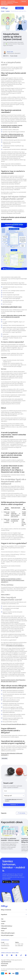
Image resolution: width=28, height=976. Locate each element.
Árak (2, 919)
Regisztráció (19, 8)
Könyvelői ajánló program (7, 935)
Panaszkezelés (4, 963)
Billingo (4, 8)
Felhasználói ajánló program (8, 933)
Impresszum (4, 965)
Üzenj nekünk (4, 948)
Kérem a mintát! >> (5, 594)
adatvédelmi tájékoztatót (11, 799)
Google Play (6, 882)
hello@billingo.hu (5, 945)
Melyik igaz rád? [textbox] (8, 795)
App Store (15, 882)
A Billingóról (4, 928)
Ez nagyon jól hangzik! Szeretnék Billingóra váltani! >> (13, 724)
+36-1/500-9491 (19, 945)
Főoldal (2, 11)
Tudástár (8, 11)
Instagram (7, 955)
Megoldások (4, 914)
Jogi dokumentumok (6, 961)
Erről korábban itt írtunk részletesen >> (15, 645)
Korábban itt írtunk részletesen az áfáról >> (11, 578)
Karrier (2, 930)
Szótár (2, 923)
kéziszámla (4, 758)
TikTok (21, 955)
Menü (25, 8)
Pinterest (16, 955)
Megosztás (3, 813)
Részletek (23, 1)
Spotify (26, 955)
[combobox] (14, 795)
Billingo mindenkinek (6, 909)
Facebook (2, 955)
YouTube (11, 955)
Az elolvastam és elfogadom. (13, 800)
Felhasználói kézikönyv (6, 926)
